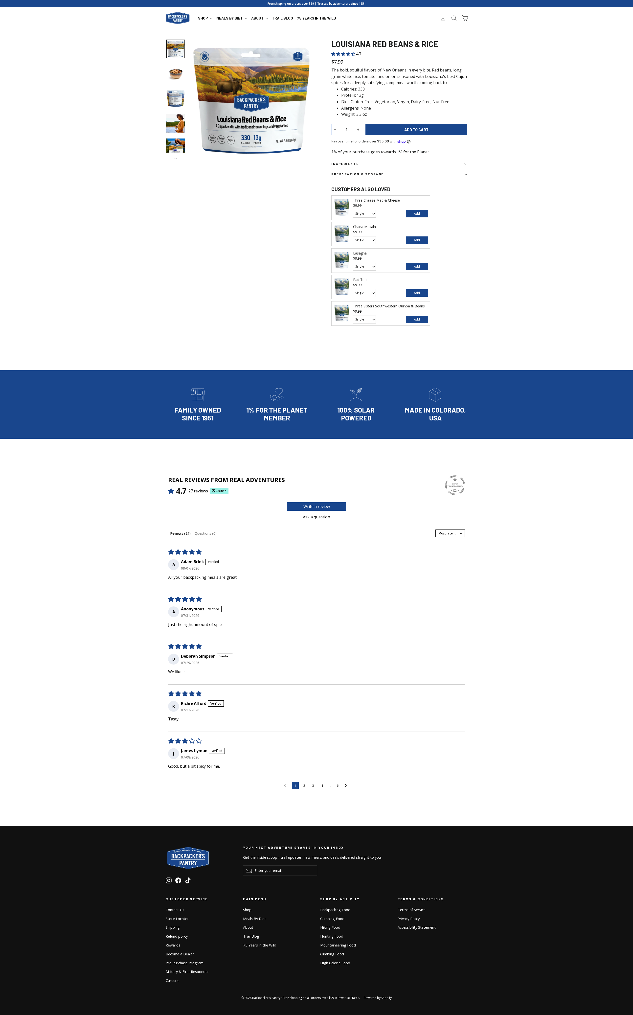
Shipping (173, 927)
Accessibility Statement (417, 927)
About (257, 18)
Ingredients (345, 164)
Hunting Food (331, 936)
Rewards (173, 945)
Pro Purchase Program (184, 962)
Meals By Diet (230, 18)
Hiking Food (330, 927)
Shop (203, 18)
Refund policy (177, 936)
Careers (172, 980)
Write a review (316, 506)
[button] (343, 54)
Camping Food (332, 918)
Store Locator (177, 918)
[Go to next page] (347, 785)
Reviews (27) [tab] (180, 533)
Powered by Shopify (378, 998)
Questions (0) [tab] (206, 533)
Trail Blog (282, 18)
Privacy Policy (409, 918)
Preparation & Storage (357, 174)
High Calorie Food (335, 962)
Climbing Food (332, 953)
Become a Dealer (180, 953)
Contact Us (175, 909)
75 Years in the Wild (316, 18)
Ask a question (316, 517)
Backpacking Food (335, 909)
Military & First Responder (187, 971)
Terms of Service (412, 909)
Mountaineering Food (338, 945)
